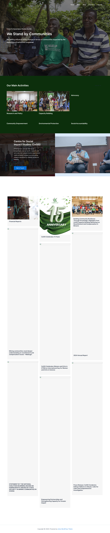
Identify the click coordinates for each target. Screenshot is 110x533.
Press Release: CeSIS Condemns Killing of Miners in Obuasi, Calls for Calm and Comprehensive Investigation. (86, 487)
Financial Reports (15, 221)
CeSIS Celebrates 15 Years (50, 237)
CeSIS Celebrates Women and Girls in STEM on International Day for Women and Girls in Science (54, 368)
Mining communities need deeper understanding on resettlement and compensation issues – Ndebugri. (21, 352)
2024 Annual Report (81, 355)
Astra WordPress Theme (65, 529)
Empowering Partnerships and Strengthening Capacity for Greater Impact (53, 501)
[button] (98, 85)
